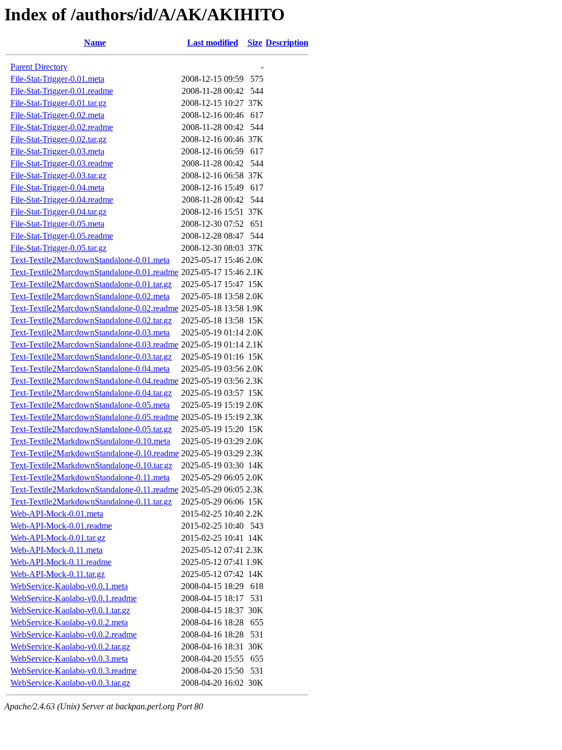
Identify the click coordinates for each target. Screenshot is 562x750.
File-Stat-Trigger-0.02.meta (57, 115)
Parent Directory (39, 66)
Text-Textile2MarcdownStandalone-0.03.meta (90, 332)
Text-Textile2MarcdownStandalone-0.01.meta (90, 260)
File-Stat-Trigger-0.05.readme (61, 235)
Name (95, 42)
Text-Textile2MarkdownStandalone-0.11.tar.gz (91, 501)
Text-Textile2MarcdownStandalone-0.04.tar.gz (91, 393)
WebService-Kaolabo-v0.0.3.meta (69, 658)
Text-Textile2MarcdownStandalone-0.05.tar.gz (91, 429)
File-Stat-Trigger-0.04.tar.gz (58, 211)
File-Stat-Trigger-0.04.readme (61, 199)
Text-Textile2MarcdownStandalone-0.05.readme (94, 417)
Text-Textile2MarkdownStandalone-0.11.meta (90, 477)
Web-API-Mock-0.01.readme (61, 525)
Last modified (212, 42)
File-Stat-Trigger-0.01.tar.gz (58, 103)
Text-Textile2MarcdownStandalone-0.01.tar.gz (91, 284)
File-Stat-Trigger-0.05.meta (57, 223)
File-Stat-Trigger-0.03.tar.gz (58, 175)
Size (255, 42)
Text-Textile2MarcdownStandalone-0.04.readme (94, 380)
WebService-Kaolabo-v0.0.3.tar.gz (70, 682)
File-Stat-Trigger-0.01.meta (57, 78)
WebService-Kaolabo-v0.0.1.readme (73, 598)
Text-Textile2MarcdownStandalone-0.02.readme (94, 308)
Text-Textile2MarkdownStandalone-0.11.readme (94, 489)
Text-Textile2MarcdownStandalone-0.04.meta (90, 368)
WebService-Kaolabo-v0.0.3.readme (73, 670)
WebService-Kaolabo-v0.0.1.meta (69, 586)
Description (287, 42)
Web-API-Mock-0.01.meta (56, 513)
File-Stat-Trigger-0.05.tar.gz (58, 248)
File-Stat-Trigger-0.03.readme (61, 163)
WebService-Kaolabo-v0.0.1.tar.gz (70, 610)
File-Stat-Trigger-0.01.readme (61, 91)
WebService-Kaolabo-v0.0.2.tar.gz (70, 646)
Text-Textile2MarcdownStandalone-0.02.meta (90, 296)
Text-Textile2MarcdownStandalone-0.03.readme (94, 344)
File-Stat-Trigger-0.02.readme (61, 127)
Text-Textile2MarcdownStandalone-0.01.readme (94, 272)
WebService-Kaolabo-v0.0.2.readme (73, 634)
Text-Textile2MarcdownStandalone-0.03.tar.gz (91, 356)
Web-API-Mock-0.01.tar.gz (57, 537)
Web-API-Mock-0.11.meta (56, 550)
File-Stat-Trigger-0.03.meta (57, 151)
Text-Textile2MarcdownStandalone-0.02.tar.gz (91, 320)
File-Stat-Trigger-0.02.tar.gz (58, 139)
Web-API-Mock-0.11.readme (60, 562)
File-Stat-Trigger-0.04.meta (57, 187)
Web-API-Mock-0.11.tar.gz (57, 574)
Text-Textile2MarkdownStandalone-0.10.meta (90, 441)
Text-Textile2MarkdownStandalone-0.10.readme (94, 453)
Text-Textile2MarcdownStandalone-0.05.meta (90, 405)
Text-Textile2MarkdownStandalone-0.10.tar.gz (91, 465)
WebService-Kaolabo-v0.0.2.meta (69, 622)
